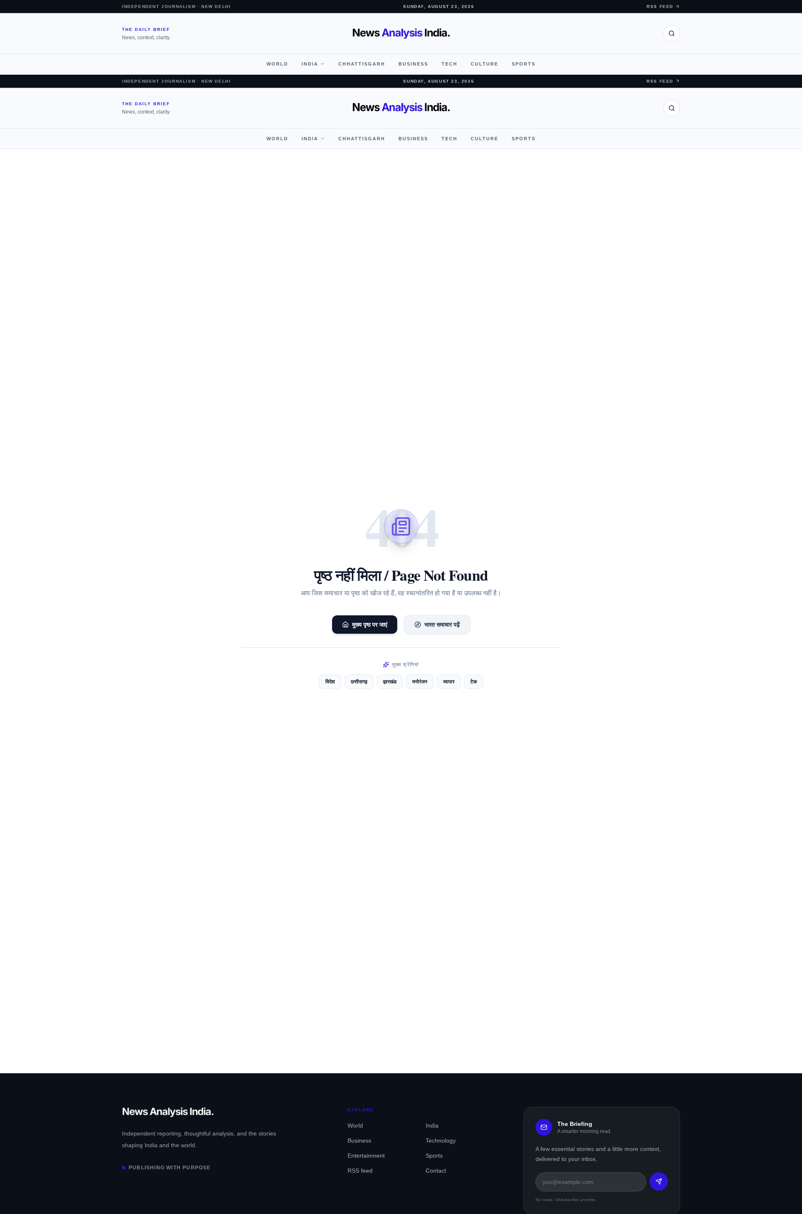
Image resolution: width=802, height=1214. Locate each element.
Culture (484, 63)
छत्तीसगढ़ (359, 682)
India (310, 63)
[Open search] (671, 33)
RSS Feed (660, 6)
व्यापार (448, 682)
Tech (449, 63)
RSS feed (360, 1170)
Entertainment (366, 1155)
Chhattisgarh (361, 63)
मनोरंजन (419, 682)
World (277, 63)
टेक (473, 682)
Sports (524, 63)
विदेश (330, 682)
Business (413, 63)
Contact (436, 1170)
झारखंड (389, 682)
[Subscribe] (659, 1181)
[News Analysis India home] (401, 33)
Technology (441, 1140)
